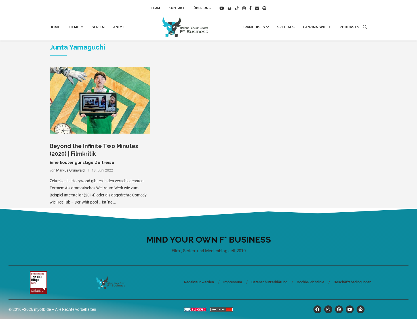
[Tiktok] (237, 8)
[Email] (257, 8)
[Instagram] (244, 8)
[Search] (365, 27)
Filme (74, 27)
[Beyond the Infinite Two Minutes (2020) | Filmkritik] (100, 100)
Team (155, 8)
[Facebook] (250, 8)
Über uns (202, 8)
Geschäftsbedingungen (352, 282)
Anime (119, 27)
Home (54, 27)
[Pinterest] (339, 309)
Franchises (254, 27)
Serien (98, 27)
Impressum (232, 282)
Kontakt (177, 8)
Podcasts (349, 27)
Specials (285, 27)
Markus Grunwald (70, 170)
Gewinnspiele (317, 27)
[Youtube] (221, 8)
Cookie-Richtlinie (310, 282)
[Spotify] (264, 8)
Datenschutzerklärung (269, 282)
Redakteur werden (199, 282)
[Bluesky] (229, 8)
